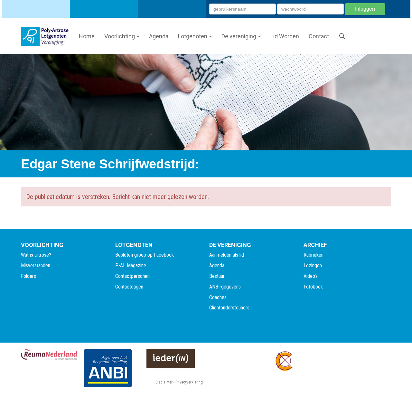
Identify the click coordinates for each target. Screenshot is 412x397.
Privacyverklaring (189, 382)
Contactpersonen (132, 276)
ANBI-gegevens (225, 287)
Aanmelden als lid (226, 255)
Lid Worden (284, 36)
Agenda (158, 36)
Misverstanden (35, 265)
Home (87, 36)
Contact (319, 36)
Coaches (218, 297)
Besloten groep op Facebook (144, 255)
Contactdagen (129, 287)
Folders (28, 276)
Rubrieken (313, 255)
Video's (311, 276)
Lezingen (313, 265)
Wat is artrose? (36, 255)
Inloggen (365, 9)
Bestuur (217, 276)
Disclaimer (164, 382)
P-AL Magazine (130, 265)
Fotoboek (313, 287)
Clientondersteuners (229, 308)
